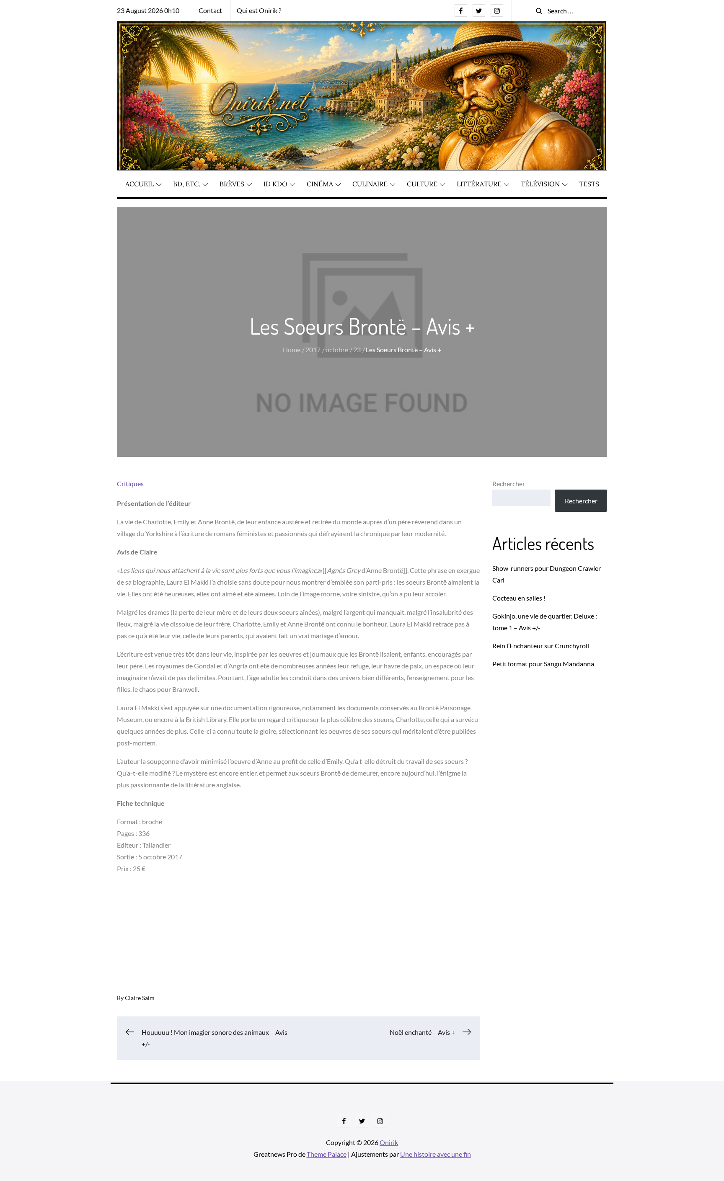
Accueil (139, 184)
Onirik (389, 1142)
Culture (422, 184)
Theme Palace (326, 1154)
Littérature (479, 184)
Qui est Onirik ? (259, 10)
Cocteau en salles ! (519, 598)
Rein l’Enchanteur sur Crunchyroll (540, 646)
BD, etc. (186, 184)
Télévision (540, 184)
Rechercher (508, 483)
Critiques (130, 483)
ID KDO (275, 184)
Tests (589, 184)
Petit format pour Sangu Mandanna (543, 664)
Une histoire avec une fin (435, 1154)
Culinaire (370, 184)
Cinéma (320, 184)
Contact (210, 10)
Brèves (232, 184)
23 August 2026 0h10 (148, 10)
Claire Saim (140, 997)
